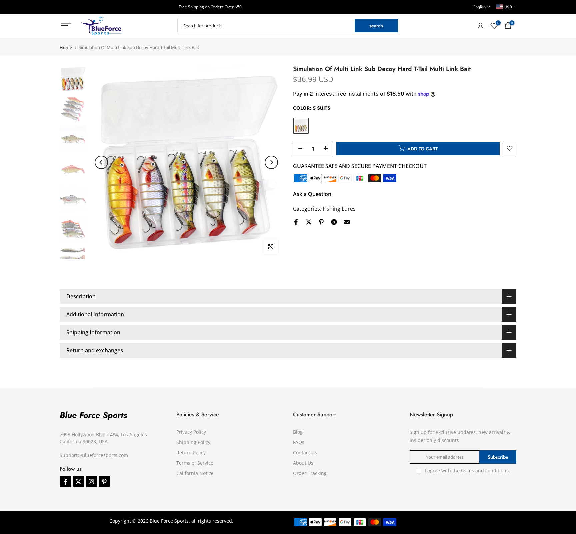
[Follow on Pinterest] (104, 481)
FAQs (298, 442)
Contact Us (305, 452)
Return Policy (191, 452)
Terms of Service (194, 463)
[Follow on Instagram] (91, 481)
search (376, 25)
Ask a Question (312, 193)
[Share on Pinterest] (321, 222)
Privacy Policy (191, 432)
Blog (298, 432)
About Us (303, 463)
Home (66, 47)
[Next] (271, 162)
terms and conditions (485, 470)
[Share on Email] (347, 222)
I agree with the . (467, 470)
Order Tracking (310, 473)
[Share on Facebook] (296, 222)
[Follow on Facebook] (65, 481)
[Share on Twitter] (309, 222)
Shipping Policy (193, 442)
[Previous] (101, 162)
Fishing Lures (339, 208)
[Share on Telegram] (334, 222)
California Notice (195, 473)
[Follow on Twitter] (78, 481)
